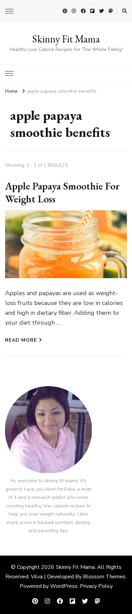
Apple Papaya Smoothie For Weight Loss (62, 192)
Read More (21, 340)
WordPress (64, 586)
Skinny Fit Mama (66, 39)
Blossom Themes (104, 576)
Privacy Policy (96, 586)
